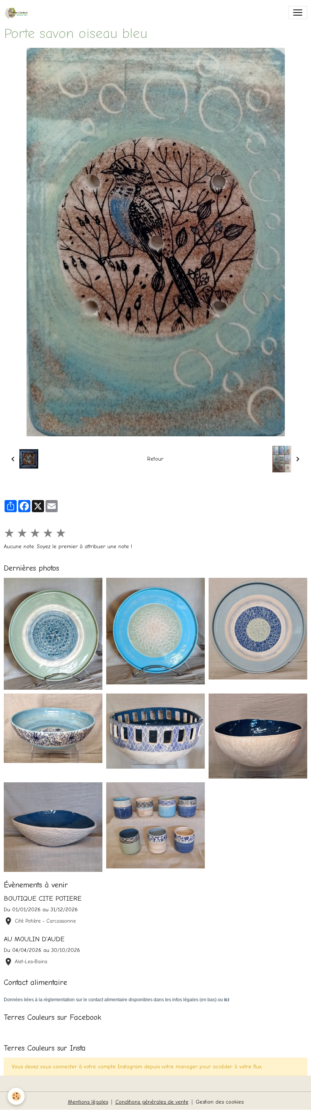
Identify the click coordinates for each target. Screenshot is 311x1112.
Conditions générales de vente (151, 1102)
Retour (155, 459)
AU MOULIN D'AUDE (34, 939)
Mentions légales (88, 1102)
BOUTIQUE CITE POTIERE (43, 898)
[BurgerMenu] (297, 12)
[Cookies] (16, 1096)
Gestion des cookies (219, 1102)
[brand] (19, 12)
